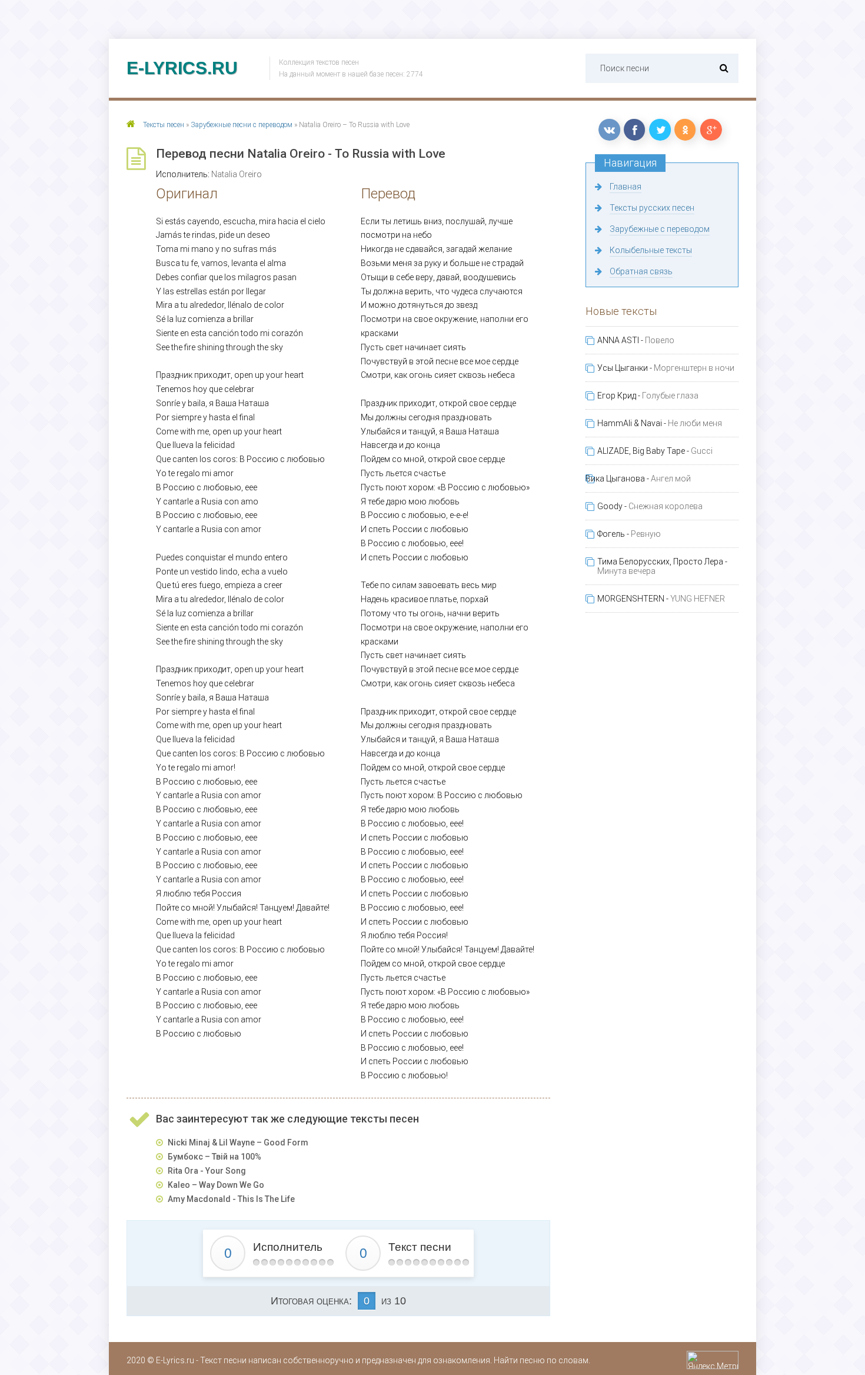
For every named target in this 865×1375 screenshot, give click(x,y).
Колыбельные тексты (651, 250)
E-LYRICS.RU (182, 68)
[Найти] (724, 68)
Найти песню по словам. (542, 1360)
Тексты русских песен (652, 207)
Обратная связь (641, 271)
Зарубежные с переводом (660, 229)
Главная (625, 186)
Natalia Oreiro (236, 174)
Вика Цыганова (615, 478)
